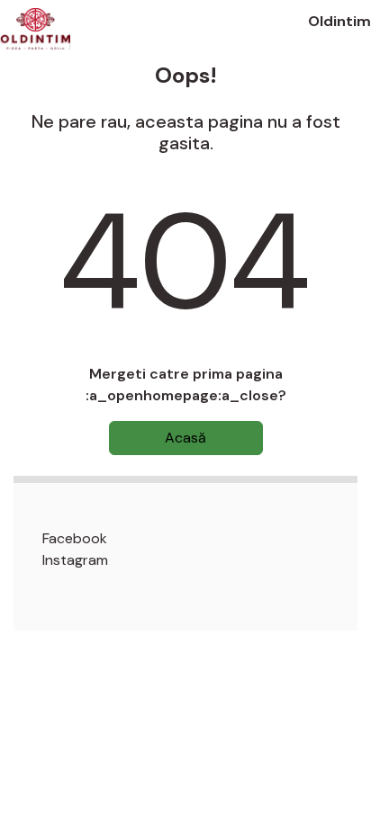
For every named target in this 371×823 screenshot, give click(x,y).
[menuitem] (199, 539)
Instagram (75, 559)
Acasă (185, 437)
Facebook (74, 538)
